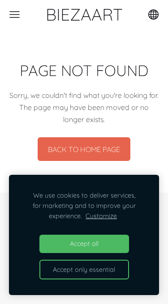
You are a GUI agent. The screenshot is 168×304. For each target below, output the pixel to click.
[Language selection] (153, 14)
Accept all (84, 244)
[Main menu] (14, 14)
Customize (101, 216)
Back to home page (84, 149)
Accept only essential (84, 270)
